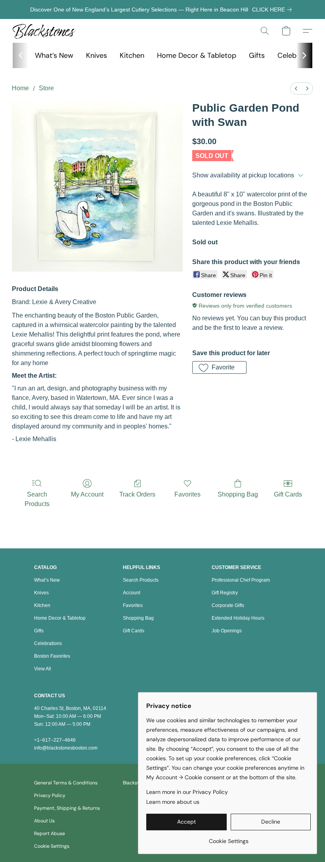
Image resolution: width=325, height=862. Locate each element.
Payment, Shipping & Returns (67, 808)
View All (42, 669)
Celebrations (48, 643)
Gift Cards (288, 494)
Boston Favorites (52, 656)
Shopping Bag (238, 494)
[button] (44, 31)
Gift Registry (225, 593)
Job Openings (227, 631)
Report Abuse (49, 833)
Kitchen (132, 55)
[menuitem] (296, 88)
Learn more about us (172, 801)
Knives (96, 55)
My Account (87, 494)
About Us (44, 821)
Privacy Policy (49, 795)
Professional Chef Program (241, 580)
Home (20, 88)
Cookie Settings (51, 846)
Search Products (37, 499)
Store (46, 88)
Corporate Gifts (228, 605)
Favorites (187, 494)
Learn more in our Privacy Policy (187, 791)
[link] (273, 9)
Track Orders (137, 494)
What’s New (54, 55)
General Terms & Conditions (66, 783)
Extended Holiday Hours (238, 618)
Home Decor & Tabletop (196, 55)
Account (131, 593)
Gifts (257, 55)
